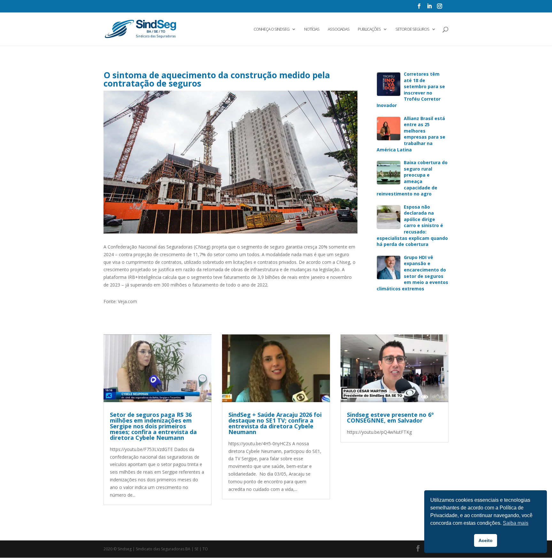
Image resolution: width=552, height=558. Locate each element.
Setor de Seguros (412, 29)
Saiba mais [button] (515, 523)
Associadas (338, 29)
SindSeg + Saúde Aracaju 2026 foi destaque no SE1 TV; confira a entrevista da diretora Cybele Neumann (275, 423)
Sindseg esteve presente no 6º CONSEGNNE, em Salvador (390, 417)
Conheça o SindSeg (271, 29)
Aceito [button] (486, 540)
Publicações (369, 29)
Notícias (311, 29)
